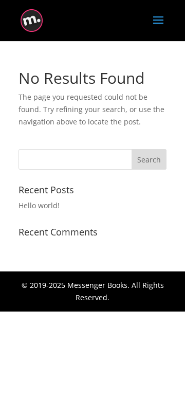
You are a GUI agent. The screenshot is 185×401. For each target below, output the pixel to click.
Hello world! (39, 205)
